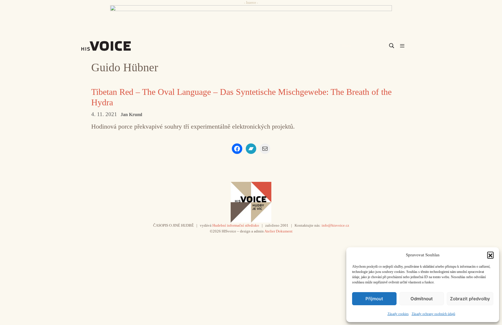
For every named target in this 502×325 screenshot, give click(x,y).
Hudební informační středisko (235, 225)
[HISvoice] (119, 46)
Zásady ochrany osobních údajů (433, 314)
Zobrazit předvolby (470, 298)
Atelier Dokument (278, 231)
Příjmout (374, 298)
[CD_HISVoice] (251, 18)
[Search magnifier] (392, 46)
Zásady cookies (398, 314)
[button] (490, 255)
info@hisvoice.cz (335, 225)
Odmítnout (421, 298)
